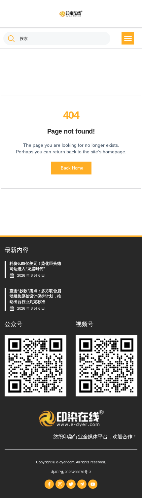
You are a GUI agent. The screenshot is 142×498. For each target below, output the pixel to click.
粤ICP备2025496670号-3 (71, 472)
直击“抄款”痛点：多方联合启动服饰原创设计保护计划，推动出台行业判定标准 (35, 296)
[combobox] (56, 38)
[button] (128, 38)
